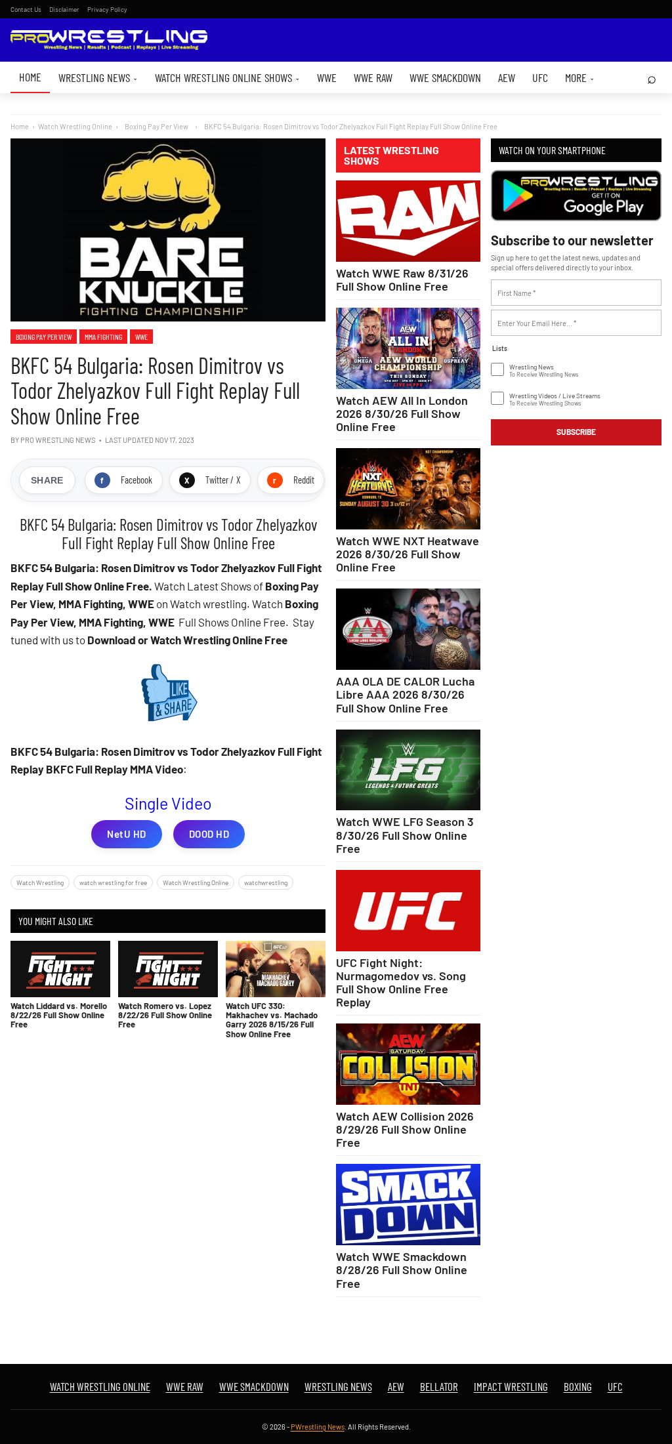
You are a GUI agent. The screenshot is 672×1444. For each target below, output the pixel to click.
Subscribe (576, 431)
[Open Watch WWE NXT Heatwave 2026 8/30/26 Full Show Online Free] (408, 488)
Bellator (439, 1386)
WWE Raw (373, 77)
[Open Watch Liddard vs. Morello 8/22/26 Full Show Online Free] (60, 969)
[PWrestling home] (108, 40)
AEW (506, 77)
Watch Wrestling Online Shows (227, 77)
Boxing (578, 1386)
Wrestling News (98, 77)
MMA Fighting (103, 336)
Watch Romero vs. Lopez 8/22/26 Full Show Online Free (165, 1015)
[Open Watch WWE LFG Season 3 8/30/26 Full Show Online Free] (408, 770)
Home (30, 77)
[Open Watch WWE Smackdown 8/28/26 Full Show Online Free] (408, 1204)
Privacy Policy (107, 9)
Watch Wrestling (40, 882)
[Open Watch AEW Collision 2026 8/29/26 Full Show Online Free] (408, 1064)
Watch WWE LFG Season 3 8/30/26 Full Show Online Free (405, 834)
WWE (327, 77)
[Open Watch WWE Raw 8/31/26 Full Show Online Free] (408, 221)
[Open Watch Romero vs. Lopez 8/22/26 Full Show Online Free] (168, 969)
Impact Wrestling (511, 1386)
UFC (540, 77)
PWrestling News (318, 1426)
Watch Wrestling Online (75, 126)
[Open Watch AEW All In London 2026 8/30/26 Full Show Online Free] (408, 348)
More (580, 77)
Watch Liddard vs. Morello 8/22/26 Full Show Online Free (58, 1015)
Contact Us (25, 9)
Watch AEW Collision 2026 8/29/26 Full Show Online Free (405, 1129)
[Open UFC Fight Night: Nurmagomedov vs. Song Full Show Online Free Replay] (408, 910)
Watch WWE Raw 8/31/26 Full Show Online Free (402, 279)
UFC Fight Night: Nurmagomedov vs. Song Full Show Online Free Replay (401, 982)
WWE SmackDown (445, 77)
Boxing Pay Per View (44, 336)
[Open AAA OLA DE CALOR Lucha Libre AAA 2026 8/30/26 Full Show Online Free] (408, 629)
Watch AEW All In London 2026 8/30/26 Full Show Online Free (402, 413)
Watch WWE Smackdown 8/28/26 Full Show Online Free (401, 1269)
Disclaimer (64, 9)
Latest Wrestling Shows (391, 155)
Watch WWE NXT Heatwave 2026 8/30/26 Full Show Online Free (407, 553)
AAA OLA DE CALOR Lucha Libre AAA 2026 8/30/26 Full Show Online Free (405, 694)
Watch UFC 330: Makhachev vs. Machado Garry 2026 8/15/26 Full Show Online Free (272, 1019)
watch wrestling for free (113, 882)
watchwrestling (265, 882)
